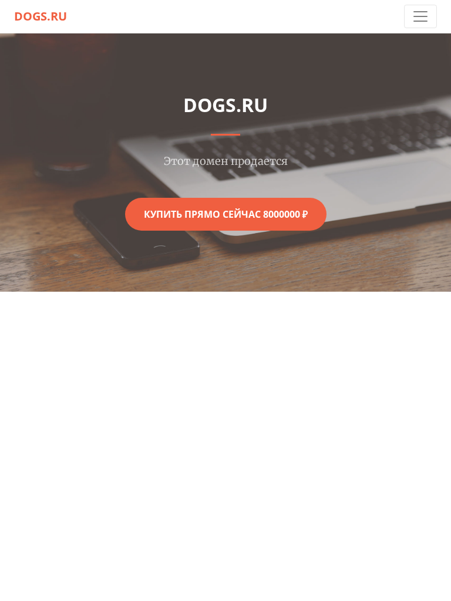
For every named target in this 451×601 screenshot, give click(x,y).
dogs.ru (40, 16)
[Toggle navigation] (420, 16)
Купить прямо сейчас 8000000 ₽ (226, 214)
